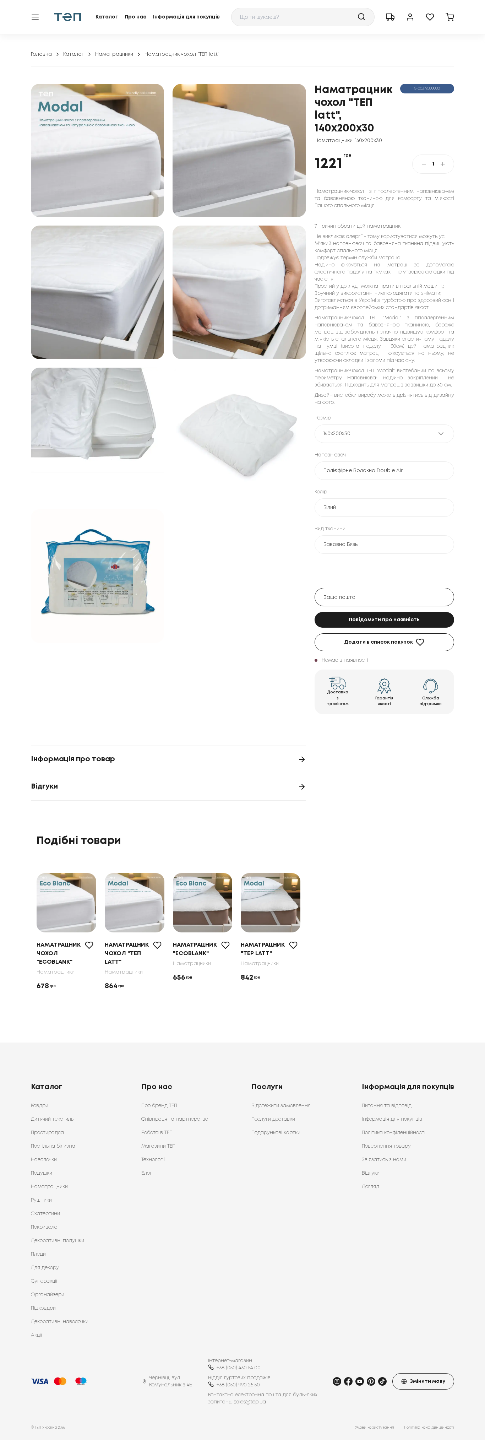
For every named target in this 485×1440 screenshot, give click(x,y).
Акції (36, 1335)
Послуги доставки (273, 1119)
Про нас (135, 17)
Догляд (370, 1187)
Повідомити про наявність (384, 620)
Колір (321, 492)
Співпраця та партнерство (174, 1119)
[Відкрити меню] (35, 17)
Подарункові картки (275, 1133)
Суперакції (44, 1281)
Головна (41, 54)
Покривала (44, 1227)
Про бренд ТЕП (159, 1106)
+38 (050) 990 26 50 (238, 1385)
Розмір (323, 418)
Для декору (45, 1268)
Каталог (107, 17)
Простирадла (47, 1133)
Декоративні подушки (57, 1241)
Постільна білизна (53, 1146)
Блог (146, 1173)
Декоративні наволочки (59, 1322)
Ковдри (39, 1106)
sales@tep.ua (250, 1402)
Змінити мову (427, 1381)
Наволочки (44, 1160)
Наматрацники (114, 54)
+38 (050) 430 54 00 (239, 1368)
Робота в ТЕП (157, 1133)
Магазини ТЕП (158, 1146)
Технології (153, 1160)
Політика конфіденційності (393, 1133)
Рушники (41, 1200)
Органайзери (47, 1295)
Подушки (41, 1173)
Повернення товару (386, 1146)
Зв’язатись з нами (384, 1160)
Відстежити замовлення (281, 1106)
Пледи (38, 1254)
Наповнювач (330, 455)
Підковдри (43, 1308)
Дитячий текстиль (52, 1119)
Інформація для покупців (186, 17)
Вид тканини (330, 529)
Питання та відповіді (387, 1106)
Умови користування (374, 1427)
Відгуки (371, 1173)
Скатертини (45, 1214)
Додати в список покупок (378, 642)
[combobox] (302, 17)
